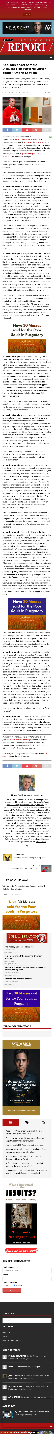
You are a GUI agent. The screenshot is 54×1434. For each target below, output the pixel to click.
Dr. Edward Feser (12, 981)
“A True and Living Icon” (33, 142)
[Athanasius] (5, 1398)
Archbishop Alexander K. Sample (25, 139)
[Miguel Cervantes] (5, 1357)
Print (48, 92)
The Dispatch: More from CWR (27, 938)
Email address (9, 1267)
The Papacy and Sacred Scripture (19, 947)
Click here (6, 753)
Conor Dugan (10, 961)
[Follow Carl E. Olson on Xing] (27, 846)
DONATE (27, 14)
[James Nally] (5, 1377)
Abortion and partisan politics (18, 978)
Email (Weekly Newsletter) (12, 1340)
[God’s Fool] (5, 1388)
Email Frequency (10, 1282)
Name (5, 1274)
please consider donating (20, 739)
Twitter (5, 1336)
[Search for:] (27, 1320)
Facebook (6, 1332)
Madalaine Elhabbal (12, 972)
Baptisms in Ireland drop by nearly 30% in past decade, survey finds (25, 968)
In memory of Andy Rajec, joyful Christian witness (23, 957)
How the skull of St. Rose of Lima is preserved (24, 1145)
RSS (4, 1344)
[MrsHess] (5, 1368)
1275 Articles (38, 795)
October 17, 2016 (11, 92)
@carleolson (41, 841)
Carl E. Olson (25, 92)
